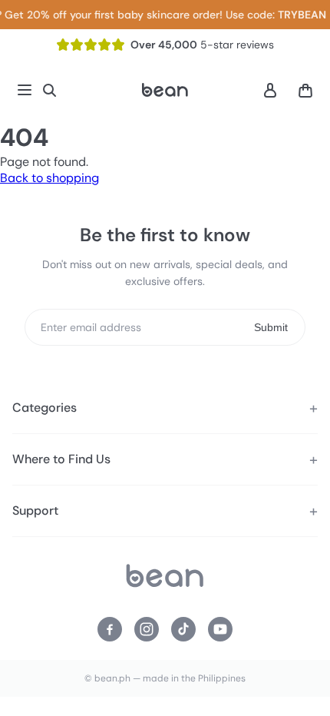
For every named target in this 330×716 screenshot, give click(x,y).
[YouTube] (220, 629)
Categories (44, 407)
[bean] (165, 577)
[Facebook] (109, 629)
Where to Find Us (61, 459)
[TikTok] (183, 629)
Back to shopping (49, 178)
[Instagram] (146, 629)
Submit (271, 327)
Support (35, 510)
